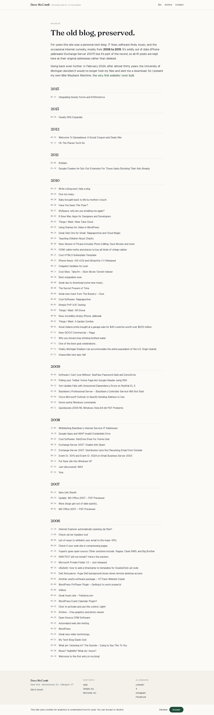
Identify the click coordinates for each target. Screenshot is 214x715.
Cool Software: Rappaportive (75, 299)
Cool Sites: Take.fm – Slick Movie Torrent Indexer (86, 271)
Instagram (141, 692)
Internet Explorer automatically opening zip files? (85, 529)
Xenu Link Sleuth (67, 492)
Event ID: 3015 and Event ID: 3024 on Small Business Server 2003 (95, 455)
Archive (168, 4)
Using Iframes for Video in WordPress (79, 227)
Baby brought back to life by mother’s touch (83, 199)
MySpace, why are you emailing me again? (81, 211)
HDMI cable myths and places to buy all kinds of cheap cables (93, 249)
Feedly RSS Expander (71, 117)
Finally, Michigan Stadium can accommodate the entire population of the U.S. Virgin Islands (108, 349)
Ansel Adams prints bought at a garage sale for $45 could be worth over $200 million (105, 327)
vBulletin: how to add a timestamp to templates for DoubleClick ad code (98, 568)
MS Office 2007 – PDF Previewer (77, 509)
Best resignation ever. (70, 277)
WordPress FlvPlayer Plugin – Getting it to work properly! (90, 584)
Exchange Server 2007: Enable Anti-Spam (82, 444)
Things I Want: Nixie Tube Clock (76, 222)
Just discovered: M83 (71, 467)
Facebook (141, 697)
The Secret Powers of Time (74, 288)
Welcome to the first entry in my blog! (79, 656)
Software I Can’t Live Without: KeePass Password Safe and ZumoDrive (97, 374)
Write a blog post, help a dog (74, 188)
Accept (176, 709)
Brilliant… (63, 163)
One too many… (67, 194)
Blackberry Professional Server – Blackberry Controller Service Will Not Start (101, 391)
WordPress (65, 628)
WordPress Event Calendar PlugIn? (78, 601)
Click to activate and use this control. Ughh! (82, 606)
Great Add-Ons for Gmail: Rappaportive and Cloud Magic (90, 233)
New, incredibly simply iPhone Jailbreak (80, 316)
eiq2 (85, 684)
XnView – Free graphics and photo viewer (81, 612)
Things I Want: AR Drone (72, 310)
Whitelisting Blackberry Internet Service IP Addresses (88, 428)
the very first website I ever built (113, 75)
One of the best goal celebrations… (78, 343)
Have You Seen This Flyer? (73, 205)
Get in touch (37, 689)
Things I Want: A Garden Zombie (76, 321)
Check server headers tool (73, 534)
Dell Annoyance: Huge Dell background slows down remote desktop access (100, 573)
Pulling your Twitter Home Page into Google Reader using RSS (93, 380)
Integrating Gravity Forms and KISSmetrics (82, 97)
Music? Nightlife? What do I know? (77, 651)
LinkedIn (140, 684)
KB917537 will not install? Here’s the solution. (84, 556)
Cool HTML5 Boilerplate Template (77, 255)
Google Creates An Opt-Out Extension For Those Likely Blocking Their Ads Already (104, 168)
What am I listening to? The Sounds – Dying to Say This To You (93, 645)
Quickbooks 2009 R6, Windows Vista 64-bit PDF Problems (91, 408)
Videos (62, 590)
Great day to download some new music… (81, 282)
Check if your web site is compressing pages (83, 545)
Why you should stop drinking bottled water (82, 338)
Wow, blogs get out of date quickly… (78, 503)
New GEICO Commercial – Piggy (77, 332)
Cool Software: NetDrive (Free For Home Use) (84, 439)
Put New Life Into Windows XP (75, 461)
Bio (160, 4)
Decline (163, 709)
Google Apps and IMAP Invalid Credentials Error (85, 433)
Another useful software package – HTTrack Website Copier (92, 579)
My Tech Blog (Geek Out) (72, 639)
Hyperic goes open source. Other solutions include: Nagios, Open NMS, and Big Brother (107, 551)
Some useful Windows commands (77, 402)
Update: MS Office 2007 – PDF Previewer (82, 498)
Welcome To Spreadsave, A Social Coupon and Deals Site (90, 137)
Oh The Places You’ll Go (72, 143)
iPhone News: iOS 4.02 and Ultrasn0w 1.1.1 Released (87, 260)
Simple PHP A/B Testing (72, 305)
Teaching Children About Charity (76, 238)
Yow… (62, 472)
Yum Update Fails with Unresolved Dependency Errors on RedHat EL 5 (97, 385)
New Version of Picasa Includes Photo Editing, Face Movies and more (97, 244)
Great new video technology (74, 634)
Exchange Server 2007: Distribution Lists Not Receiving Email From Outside (100, 450)
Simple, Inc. (88, 688)
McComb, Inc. (90, 692)
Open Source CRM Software (74, 617)
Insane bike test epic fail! (72, 354)
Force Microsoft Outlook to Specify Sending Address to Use (92, 397)
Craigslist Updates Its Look (73, 266)
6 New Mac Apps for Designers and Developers (85, 216)
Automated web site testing (74, 623)
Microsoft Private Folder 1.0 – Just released (83, 562)
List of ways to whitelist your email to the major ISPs (88, 540)
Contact (179, 4)
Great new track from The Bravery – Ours (81, 294)
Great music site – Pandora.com (76, 595)
